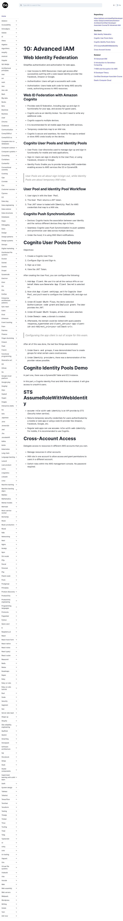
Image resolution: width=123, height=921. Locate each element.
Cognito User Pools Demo (103, 38)
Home (4, 16)
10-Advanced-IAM (100, 59)
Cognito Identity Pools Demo (104, 42)
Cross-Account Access (102, 50)
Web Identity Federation (102, 34)
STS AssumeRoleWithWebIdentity (106, 46)
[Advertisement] (56, 26)
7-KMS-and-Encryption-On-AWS (105, 69)
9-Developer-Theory (101, 73)
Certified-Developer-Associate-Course (108, 76)
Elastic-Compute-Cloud (102, 80)
